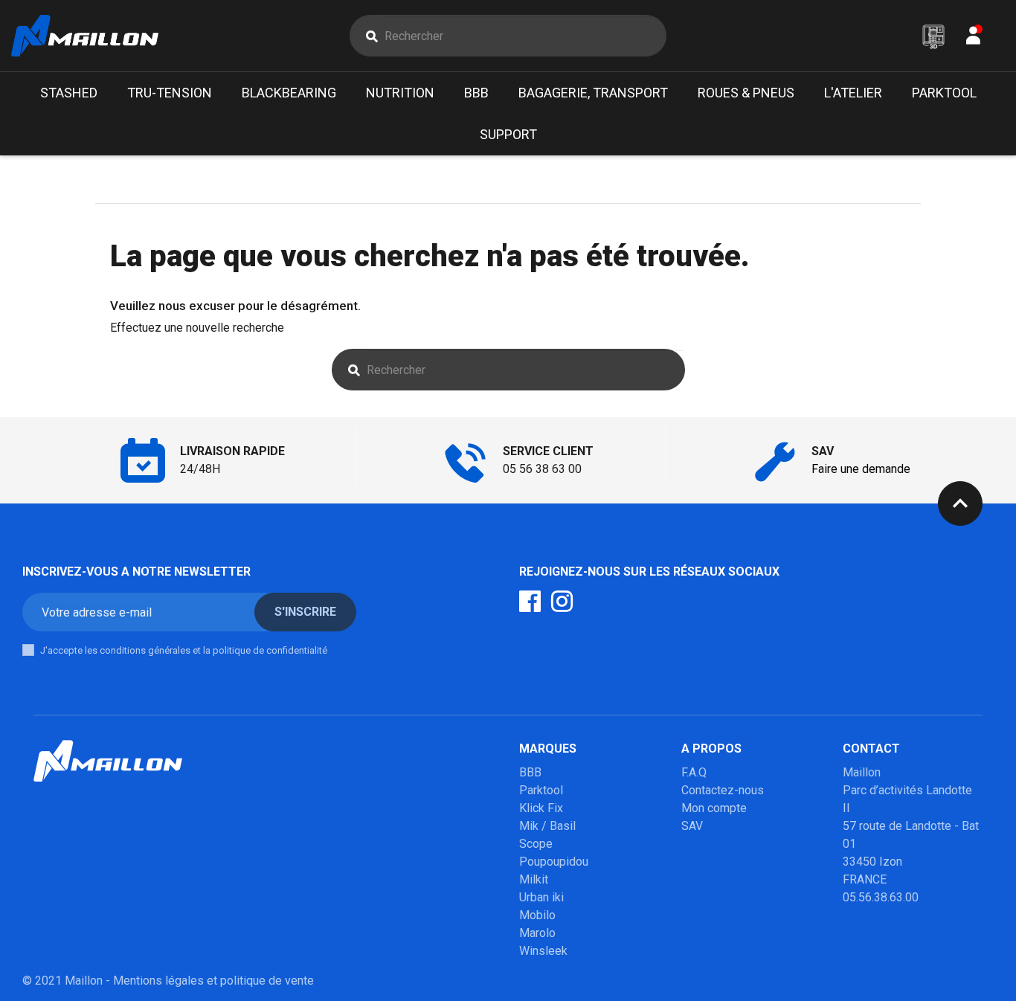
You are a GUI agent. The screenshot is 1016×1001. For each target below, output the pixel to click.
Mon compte (714, 808)
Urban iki (541, 897)
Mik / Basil (547, 826)
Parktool (541, 790)
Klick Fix (541, 808)
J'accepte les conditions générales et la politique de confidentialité (183, 650)
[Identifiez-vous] (973, 39)
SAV (692, 826)
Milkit (533, 879)
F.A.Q (694, 772)
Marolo (537, 933)
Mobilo (537, 915)
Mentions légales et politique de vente (213, 980)
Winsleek (543, 951)
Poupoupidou (553, 861)
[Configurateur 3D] (933, 36)
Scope (536, 844)
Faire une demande (860, 469)
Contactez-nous (722, 790)
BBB (530, 772)
